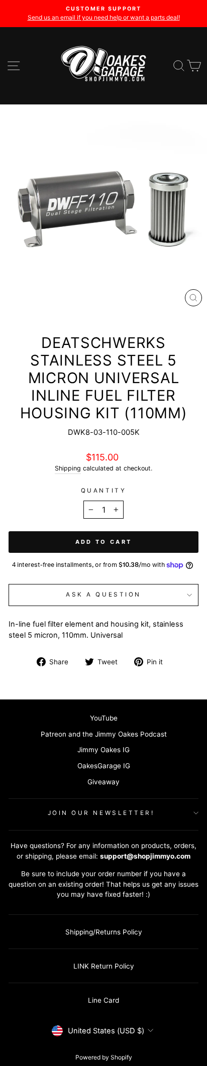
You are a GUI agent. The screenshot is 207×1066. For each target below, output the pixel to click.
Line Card (103, 1000)
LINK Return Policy (103, 966)
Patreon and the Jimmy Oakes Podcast (104, 734)
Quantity (103, 490)
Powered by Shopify (103, 1057)
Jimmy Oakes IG (103, 750)
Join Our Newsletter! (101, 812)
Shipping (68, 468)
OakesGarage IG (103, 766)
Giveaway (103, 782)
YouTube (104, 718)
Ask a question (103, 594)
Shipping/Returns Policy (103, 932)
